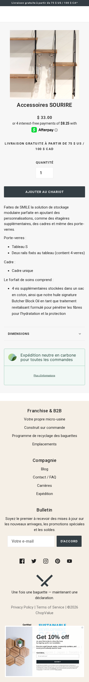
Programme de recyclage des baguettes (44, 436)
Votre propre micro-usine (44, 419)
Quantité (44, 162)
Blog (44, 469)
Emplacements (44, 444)
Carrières (44, 485)
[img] (22, 561)
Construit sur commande (44, 427)
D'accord (69, 541)
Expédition (44, 494)
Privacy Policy (22, 607)
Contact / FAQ (44, 477)
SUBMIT (57, 662)
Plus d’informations (44, 375)
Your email (40, 653)
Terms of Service (50, 607)
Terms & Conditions (58, 669)
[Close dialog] (82, 627)
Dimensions (18, 334)
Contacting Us (54, 668)
